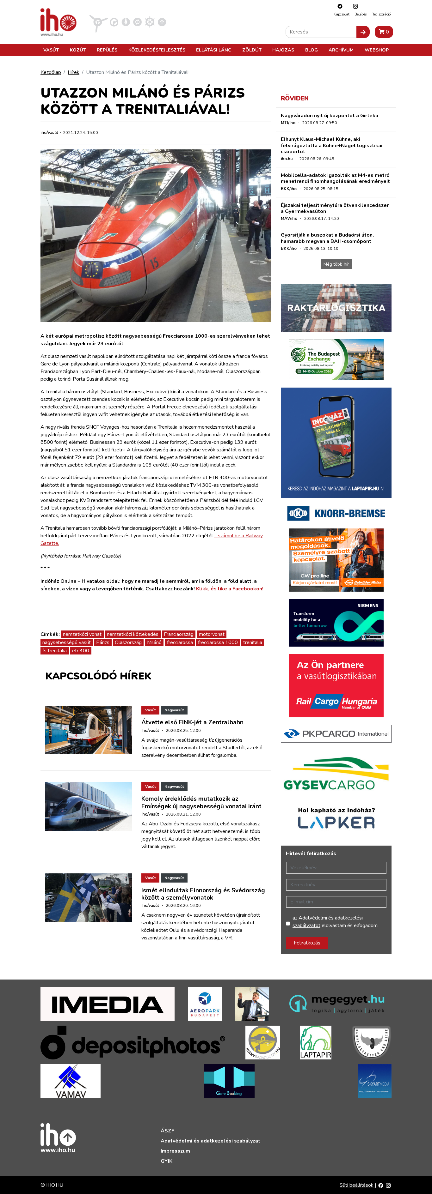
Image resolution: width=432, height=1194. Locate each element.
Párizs (102, 642)
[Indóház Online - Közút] (114, 21)
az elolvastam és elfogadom (335, 921)
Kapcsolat (341, 14)
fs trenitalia (54, 650)
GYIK (166, 1161)
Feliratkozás (307, 942)
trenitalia (252, 642)
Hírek (73, 72)
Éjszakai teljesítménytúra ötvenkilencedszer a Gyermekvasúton (335, 208)
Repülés (107, 50)
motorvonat (212, 634)
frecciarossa (180, 642)
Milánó (154, 642)
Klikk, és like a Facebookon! (229, 588)
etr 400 (80, 650)
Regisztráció (381, 14)
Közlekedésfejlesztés (156, 50)
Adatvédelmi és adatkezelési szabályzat (210, 1140)
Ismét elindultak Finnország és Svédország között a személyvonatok (203, 894)
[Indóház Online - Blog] (125, 21)
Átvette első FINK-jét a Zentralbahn (192, 722)
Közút (78, 50)
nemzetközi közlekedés (132, 634)
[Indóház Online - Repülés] (98, 21)
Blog (311, 50)
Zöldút (252, 50)
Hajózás (283, 50)
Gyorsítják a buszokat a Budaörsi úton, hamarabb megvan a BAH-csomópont (327, 238)
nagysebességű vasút (66, 642)
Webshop (377, 50)
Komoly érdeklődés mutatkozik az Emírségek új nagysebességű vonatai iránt (201, 802)
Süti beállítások (357, 1185)
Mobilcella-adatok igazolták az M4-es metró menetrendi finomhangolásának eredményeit (335, 178)
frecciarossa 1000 (218, 642)
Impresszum (175, 1151)
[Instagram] (354, 6)
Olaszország (128, 642)
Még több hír (336, 264)
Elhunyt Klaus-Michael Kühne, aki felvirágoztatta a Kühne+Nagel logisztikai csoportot (331, 145)
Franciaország (179, 634)
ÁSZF (167, 1130)
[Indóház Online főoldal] (162, 21)
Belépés (361, 14)
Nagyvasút (174, 710)
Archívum (341, 50)
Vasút (51, 50)
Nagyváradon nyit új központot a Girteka (329, 115)
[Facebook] (338, 6)
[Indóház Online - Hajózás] (150, 21)
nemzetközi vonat (82, 634)
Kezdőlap (50, 72)
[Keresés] (363, 32)
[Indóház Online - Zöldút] (137, 21)
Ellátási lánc (213, 50)
